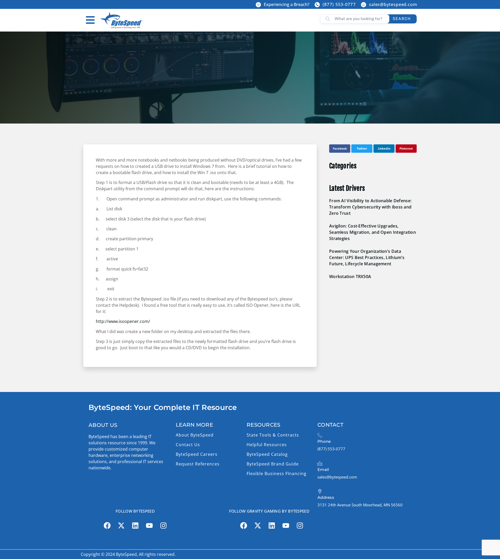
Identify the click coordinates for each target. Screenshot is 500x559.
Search (402, 18)
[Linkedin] (135, 526)
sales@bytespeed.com (393, 4)
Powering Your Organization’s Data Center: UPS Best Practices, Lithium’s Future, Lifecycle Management (366, 257)
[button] (339, 148)
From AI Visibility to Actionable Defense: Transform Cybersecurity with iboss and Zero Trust (370, 207)
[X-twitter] (121, 526)
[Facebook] (107, 526)
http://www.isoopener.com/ (123, 321)
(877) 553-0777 (339, 4)
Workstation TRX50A (350, 276)
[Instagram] (163, 526)
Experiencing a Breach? (286, 4)
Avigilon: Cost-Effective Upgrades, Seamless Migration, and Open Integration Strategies (372, 232)
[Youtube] (149, 526)
